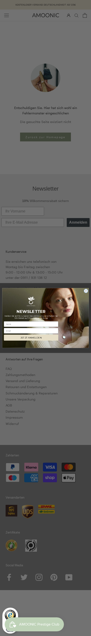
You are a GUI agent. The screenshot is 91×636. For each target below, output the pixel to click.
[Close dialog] (86, 291)
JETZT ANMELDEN (31, 337)
